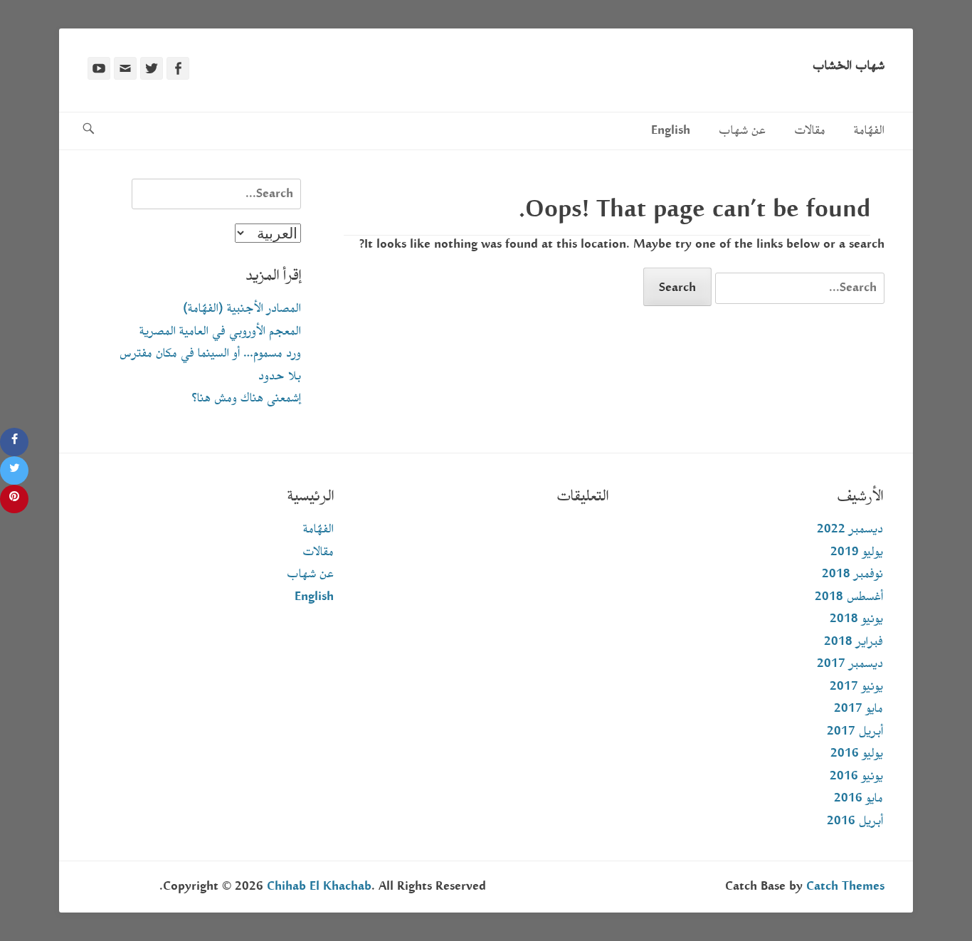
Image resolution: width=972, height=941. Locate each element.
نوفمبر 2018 (852, 574)
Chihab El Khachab (319, 886)
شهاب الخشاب (848, 66)
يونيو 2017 (856, 686)
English (670, 130)
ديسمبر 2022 (850, 529)
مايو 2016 (858, 798)
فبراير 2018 (853, 641)
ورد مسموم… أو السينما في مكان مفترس (210, 353)
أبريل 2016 (855, 821)
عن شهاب (742, 130)
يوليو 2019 (856, 552)
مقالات (809, 130)
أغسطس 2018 (849, 597)
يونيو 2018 (856, 619)
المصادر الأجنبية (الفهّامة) (242, 308)
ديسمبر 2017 (850, 663)
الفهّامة (869, 130)
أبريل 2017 (855, 731)
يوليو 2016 (856, 753)
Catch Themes (845, 886)
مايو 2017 (858, 708)
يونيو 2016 (856, 776)
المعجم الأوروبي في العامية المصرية (220, 331)
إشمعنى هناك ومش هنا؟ (246, 398)
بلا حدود (279, 376)
